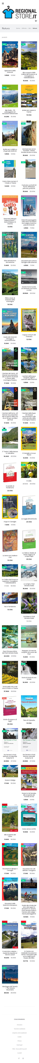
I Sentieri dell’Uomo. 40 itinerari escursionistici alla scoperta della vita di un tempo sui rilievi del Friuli (10, 416)
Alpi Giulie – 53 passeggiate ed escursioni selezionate (10, 112)
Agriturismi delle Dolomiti (10, 71)
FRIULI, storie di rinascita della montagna (10, 299)
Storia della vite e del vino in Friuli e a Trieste (10, 687)
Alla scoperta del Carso (10, 835)
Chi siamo (19, 1024)
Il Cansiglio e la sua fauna (29, 454)
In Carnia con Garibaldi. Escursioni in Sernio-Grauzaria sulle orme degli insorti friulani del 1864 (29, 954)
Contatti (19, 1053)
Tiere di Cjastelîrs (29, 720)
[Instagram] (23, 1058)
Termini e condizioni (19, 1029)
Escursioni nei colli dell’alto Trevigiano (29, 869)
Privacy (20, 1041)
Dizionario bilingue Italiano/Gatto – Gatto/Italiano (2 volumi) (10, 221)
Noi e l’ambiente (10, 607)
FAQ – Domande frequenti (19, 1049)
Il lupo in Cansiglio (10, 522)
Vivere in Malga (10, 780)
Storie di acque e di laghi (10, 720)
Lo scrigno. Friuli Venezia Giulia (29, 585)
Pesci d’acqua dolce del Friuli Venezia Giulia (10, 652)
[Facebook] (18, 1058)
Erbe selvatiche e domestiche (10, 261)
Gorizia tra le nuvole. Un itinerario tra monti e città (29, 288)
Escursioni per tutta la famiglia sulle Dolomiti (29, 261)
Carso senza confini (29, 829)
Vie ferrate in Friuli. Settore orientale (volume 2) (29, 756)
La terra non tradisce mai (10, 556)
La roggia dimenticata (29, 519)
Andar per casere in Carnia (29, 111)
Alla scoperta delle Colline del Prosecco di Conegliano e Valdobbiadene (29, 75)
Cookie (19, 1037)
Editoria (24, 28)
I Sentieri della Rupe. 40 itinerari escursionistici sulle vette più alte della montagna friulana (29, 416)
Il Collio (29, 481)
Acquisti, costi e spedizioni (19, 1033)
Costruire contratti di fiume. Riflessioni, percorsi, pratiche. (29, 186)
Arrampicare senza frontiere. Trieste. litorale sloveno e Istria (29, 150)
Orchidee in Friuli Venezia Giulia (29, 617)
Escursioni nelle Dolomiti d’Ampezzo (10, 904)
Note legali (19, 1045)
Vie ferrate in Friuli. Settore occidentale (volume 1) (10, 756)
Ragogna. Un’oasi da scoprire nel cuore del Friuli (29, 652)
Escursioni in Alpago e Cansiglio (10, 869)
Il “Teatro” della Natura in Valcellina (10, 452)
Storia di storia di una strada (29, 678)
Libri (29, 28)
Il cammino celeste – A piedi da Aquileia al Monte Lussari (10, 953)
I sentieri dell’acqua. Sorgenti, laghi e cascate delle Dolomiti (29, 377)
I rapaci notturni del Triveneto (29, 335)
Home (18, 28)
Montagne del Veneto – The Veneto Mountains (10, 988)
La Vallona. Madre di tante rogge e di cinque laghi (29, 554)
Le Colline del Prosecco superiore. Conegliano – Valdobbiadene (10, 581)
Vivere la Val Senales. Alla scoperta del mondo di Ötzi (29, 795)
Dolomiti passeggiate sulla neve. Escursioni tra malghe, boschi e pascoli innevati (29, 222)
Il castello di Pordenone (10, 487)
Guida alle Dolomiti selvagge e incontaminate (10, 338)
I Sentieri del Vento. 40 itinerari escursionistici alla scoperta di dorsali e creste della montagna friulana (10, 376)
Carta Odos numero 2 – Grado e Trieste (10, 182)
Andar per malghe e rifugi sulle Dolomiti (10, 150)
